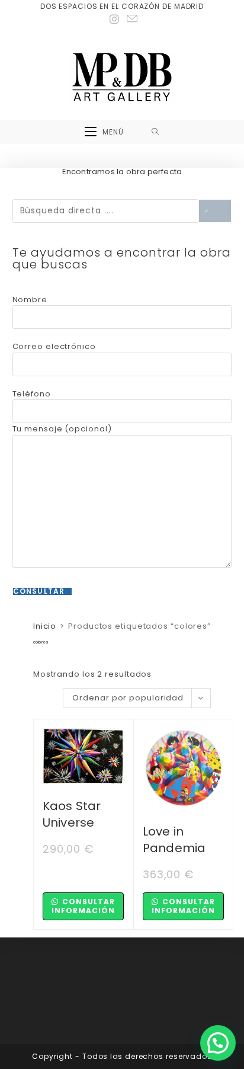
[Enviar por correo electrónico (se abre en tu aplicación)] (130, 19)
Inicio (44, 626)
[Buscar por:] (155, 132)
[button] (218, 1043)
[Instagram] (114, 19)
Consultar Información (83, 906)
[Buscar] (215, 211)
